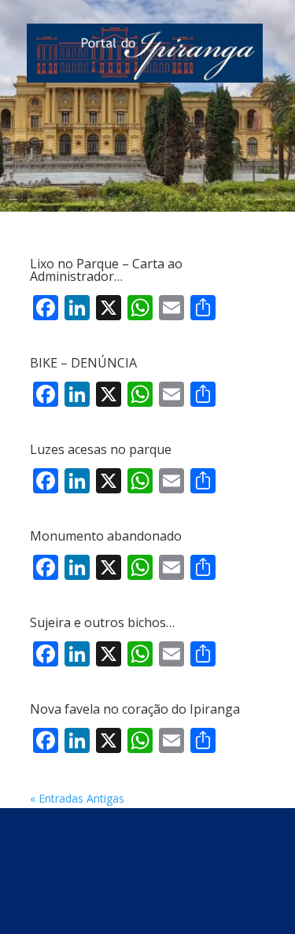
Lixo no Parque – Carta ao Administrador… (106, 270)
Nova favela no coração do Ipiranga (135, 709)
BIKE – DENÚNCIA (83, 362)
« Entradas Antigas (77, 798)
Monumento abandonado (106, 536)
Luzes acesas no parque (100, 449)
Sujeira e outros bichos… (102, 622)
